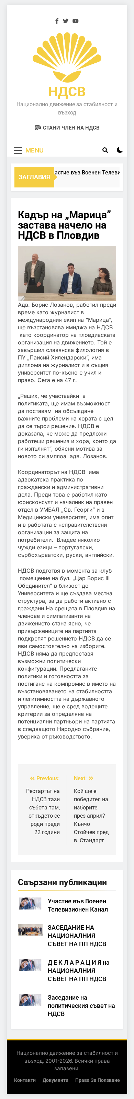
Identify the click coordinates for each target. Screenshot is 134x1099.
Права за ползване (97, 1080)
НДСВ (67, 92)
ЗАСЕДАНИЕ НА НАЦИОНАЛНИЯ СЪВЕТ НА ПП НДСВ (77, 936)
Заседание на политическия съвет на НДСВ (81, 1005)
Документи (55, 1080)
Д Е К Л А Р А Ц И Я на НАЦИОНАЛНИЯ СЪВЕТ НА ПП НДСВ (79, 970)
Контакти (25, 1080)
